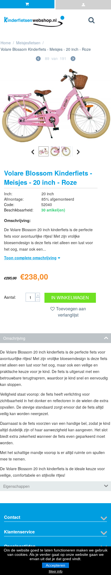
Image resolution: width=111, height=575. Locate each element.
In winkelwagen (70, 297)
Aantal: (10, 297)
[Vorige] (38, 59)
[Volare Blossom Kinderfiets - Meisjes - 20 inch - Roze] (55, 105)
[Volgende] (73, 59)
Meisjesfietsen (28, 42)
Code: (9, 204)
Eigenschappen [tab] (16, 486)
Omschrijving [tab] (14, 338)
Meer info (56, 571)
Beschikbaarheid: (18, 210)
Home (6, 42)
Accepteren (55, 565)
